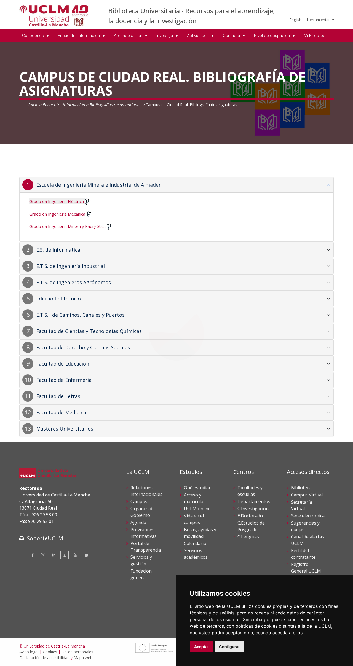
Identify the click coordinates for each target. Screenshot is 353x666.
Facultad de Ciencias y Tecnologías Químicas (89, 331)
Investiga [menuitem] (165, 35)
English (295, 19)
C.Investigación (253, 509)
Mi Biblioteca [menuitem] (316, 35)
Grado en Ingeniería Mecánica (57, 214)
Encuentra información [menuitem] (79, 35)
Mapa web (83, 657)
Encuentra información (63, 104)
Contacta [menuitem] (232, 35)
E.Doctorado (250, 516)
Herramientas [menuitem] (318, 19)
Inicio (33, 104)
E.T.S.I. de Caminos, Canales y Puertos (80, 314)
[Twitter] (43, 555)
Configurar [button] (229, 646)
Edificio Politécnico (58, 298)
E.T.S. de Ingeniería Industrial (70, 266)
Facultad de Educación (62, 363)
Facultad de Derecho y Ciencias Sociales (83, 347)
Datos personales (77, 651)
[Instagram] (64, 555)
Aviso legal (28, 651)
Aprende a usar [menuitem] (128, 35)
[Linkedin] (54, 555)
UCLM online (197, 509)
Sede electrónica (308, 516)
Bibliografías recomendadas (115, 104)
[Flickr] (86, 555)
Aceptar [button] (201, 646)
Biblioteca (301, 488)
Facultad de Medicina (61, 412)
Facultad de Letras (58, 396)
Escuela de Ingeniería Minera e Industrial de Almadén (99, 184)
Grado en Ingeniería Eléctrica (56, 201)
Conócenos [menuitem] (33, 35)
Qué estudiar (197, 488)
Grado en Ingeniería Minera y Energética (67, 226)
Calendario (195, 543)
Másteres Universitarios (64, 428)
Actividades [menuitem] (198, 35)
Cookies (50, 651)
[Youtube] (75, 555)
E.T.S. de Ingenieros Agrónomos (73, 282)
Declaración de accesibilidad (44, 657)
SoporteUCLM (45, 538)
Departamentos (253, 501)
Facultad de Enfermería (64, 380)
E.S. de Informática (58, 249)
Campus (138, 501)
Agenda (138, 522)
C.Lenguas (248, 537)
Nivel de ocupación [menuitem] (272, 35)
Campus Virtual (307, 495)
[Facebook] (32, 555)
